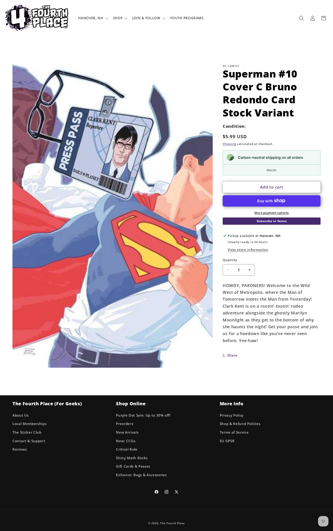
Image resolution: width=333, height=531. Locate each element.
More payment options (271, 212)
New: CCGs (125, 440)
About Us (20, 415)
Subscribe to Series (272, 221)
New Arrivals (127, 432)
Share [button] (232, 355)
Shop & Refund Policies (240, 423)
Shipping (229, 144)
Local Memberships (29, 423)
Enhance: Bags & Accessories (141, 475)
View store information (248, 249)
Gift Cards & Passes (133, 466)
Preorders (124, 423)
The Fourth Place (172, 523)
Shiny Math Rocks (132, 458)
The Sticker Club (26, 432)
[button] (92, 18)
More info (271, 169)
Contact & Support (28, 440)
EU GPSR (227, 440)
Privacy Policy (232, 415)
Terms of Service (234, 432)
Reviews (19, 449)
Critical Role (127, 449)
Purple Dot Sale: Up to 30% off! (143, 415)
